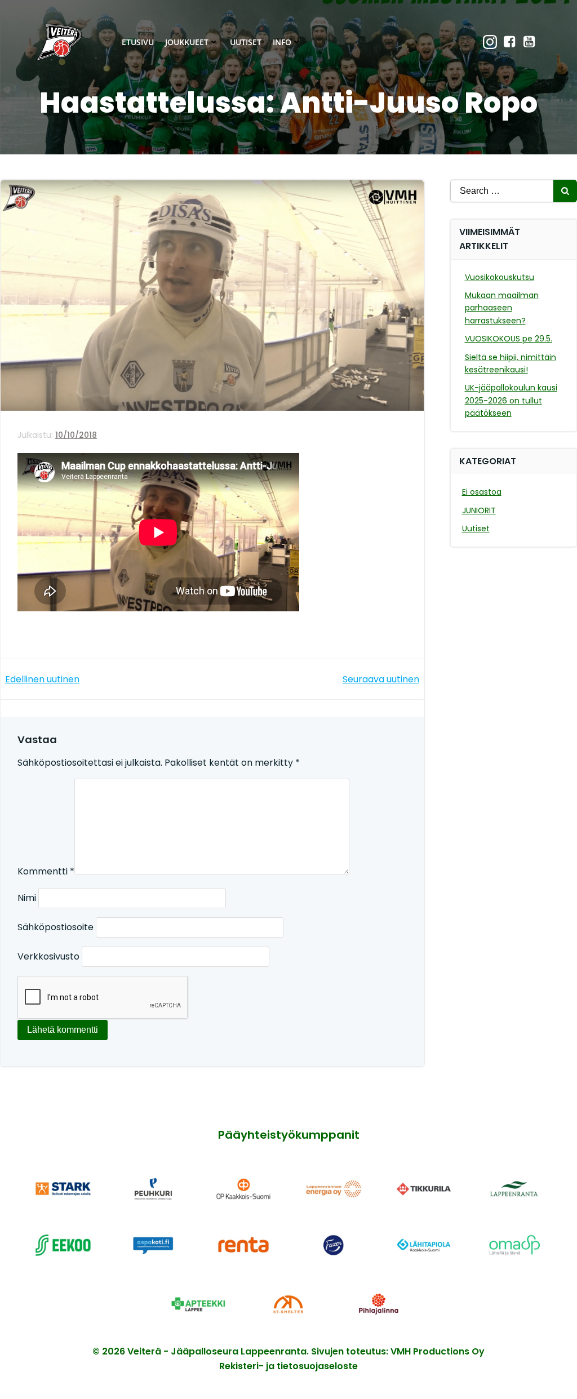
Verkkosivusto (48, 956)
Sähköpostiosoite (55, 927)
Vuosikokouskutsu (499, 277)
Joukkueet (186, 42)
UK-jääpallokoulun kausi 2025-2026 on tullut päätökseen (511, 400)
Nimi (26, 897)
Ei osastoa (481, 492)
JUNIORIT (479, 510)
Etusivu (138, 42)
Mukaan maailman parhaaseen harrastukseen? (502, 308)
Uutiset (245, 42)
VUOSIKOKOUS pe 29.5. (508, 338)
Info (282, 42)
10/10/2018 (76, 435)
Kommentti (45, 871)
